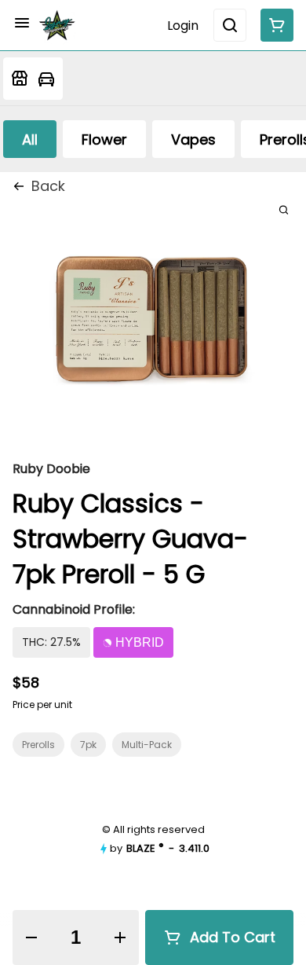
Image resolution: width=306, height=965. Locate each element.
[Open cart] (273, 25)
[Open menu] (22, 22)
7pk (88, 744)
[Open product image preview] (283, 209)
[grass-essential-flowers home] (57, 25)
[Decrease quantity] (31, 937)
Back (48, 186)
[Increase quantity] (119, 937)
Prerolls (38, 744)
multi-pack (147, 744)
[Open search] (230, 25)
